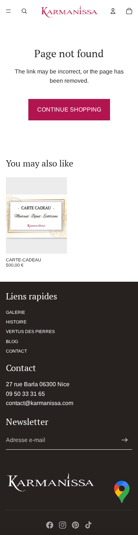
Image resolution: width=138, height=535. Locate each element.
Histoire (16, 322)
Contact (16, 351)
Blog (12, 341)
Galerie (15, 312)
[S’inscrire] (124, 440)
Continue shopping (69, 109)
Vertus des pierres (30, 331)
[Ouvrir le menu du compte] (113, 11)
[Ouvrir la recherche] (24, 11)
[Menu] (8, 11)
